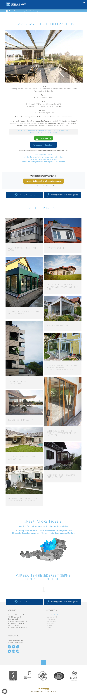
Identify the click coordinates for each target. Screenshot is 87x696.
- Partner (49, 627)
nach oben (43, 662)
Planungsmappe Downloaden (43, 145)
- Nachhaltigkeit (51, 621)
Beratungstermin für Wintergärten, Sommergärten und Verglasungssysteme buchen (43, 131)
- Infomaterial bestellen (53, 615)
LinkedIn (17, 646)
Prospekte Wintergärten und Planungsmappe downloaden (43, 162)
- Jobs (47, 629)
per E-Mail (40, 533)
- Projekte (49, 625)
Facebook (9, 646)
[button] (4, 691)
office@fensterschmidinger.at (17, 627)
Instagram (17, 651)
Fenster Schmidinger (16, 4)
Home (11, 11)
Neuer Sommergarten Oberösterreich (43, 159)
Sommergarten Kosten (43, 154)
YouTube (9, 651)
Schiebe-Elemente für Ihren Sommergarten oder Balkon (44, 157)
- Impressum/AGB (51, 617)
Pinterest (13, 651)
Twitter (13, 646)
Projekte (16, 11)
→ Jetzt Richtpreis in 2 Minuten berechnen (43, 181)
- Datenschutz (50, 619)
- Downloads (50, 623)
